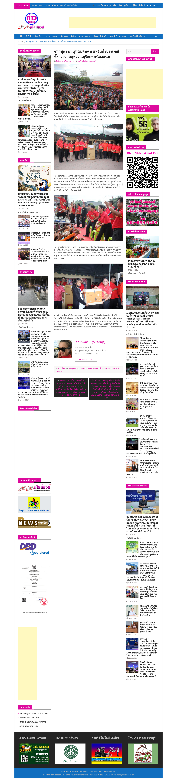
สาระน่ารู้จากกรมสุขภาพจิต (105, 5)
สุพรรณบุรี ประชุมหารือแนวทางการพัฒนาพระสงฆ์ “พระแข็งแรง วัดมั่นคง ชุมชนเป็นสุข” (148, 627)
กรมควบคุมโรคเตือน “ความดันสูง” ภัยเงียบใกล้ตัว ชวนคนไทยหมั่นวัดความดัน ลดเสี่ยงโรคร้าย (148, 610)
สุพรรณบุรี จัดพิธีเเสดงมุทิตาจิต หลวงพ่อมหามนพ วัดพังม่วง (40, 235)
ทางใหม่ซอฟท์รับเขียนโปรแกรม (33, 722)
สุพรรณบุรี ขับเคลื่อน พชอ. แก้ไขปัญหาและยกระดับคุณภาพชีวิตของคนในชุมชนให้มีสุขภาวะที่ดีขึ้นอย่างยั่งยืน (149, 593)
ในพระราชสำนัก (68, 36)
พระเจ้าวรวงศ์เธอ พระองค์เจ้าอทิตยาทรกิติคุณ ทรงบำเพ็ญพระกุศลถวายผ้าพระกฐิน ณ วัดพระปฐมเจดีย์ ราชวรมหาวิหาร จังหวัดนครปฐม (34, 112)
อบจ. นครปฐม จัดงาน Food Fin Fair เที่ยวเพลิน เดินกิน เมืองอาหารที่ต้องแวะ (40, 220)
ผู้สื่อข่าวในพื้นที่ (139, 5)
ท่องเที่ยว (38, 36)
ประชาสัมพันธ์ (99, 36)
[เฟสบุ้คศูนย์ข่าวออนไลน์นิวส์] (147, 5)
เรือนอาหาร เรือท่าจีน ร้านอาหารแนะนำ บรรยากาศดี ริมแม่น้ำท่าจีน (142, 263)
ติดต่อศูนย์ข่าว (124, 5)
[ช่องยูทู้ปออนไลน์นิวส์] (150, 5)
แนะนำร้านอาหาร (118, 36)
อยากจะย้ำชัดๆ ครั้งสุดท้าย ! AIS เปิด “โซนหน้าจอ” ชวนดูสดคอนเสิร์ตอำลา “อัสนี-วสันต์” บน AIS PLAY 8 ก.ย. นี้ (149, 370)
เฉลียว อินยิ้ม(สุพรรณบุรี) (87, 61)
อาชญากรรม (51, 36)
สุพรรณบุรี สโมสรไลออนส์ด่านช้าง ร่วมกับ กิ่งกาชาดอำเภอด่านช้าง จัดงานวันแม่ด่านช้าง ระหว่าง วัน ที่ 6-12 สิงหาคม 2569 (40, 255)
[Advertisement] (112, 22)
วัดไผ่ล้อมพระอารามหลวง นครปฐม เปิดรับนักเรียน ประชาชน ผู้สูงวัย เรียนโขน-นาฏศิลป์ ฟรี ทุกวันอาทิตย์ (149, 387)
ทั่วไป (28, 36)
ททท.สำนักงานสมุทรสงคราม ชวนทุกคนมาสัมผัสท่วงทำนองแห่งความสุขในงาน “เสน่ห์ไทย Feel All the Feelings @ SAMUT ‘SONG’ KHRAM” (34, 199)
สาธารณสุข (84, 36)
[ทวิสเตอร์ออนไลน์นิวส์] (154, 5)
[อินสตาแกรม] (157, 5)
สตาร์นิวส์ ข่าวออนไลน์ (29, 717)
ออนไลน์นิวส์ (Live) (137, 36)
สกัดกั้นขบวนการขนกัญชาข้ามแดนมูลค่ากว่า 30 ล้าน (40, 364)
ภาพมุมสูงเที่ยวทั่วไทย (29, 726)
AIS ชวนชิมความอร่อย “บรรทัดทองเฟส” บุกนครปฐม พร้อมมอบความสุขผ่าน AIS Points (149, 404)
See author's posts (86, 359)
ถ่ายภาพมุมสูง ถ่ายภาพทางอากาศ (34, 713)
